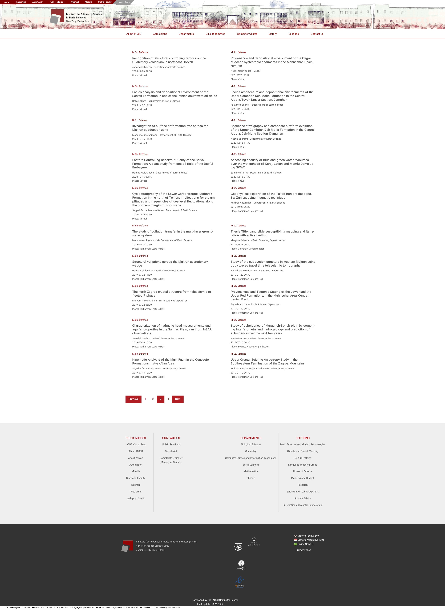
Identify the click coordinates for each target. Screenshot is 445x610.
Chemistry (250, 451)
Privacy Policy (303, 550)
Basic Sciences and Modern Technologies (302, 445)
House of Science (302, 472)
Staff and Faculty (135, 478)
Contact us (317, 34)
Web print (136, 492)
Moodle (88, 2)
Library (273, 34)
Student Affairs (302, 499)
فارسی (6, 2)
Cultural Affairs (302, 458)
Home (120, 2)
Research (303, 485)
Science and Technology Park (303, 492)
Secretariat (171, 451)
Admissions (160, 34)
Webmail (75, 2)
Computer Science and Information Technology (250, 458)
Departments (186, 34)
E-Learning (21, 2)
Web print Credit (135, 499)
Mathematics (251, 472)
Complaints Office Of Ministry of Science (171, 460)
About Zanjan (135, 458)
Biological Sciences (251, 445)
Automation (37, 2)
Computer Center (247, 34)
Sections (294, 34)
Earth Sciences (251, 465)
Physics (251, 478)
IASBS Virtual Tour (136, 445)
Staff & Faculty (105, 2)
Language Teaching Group (302, 465)
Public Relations (57, 2)
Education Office (215, 34)
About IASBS (133, 34)
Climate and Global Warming (302, 451)
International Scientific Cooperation (303, 505)
